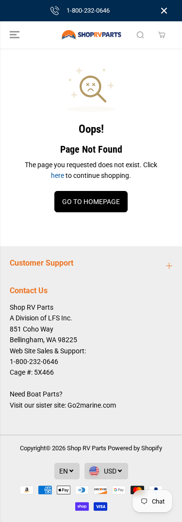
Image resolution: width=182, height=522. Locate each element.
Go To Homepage (91, 202)
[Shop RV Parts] (91, 35)
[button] (15, 34)
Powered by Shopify (135, 448)
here (57, 175)
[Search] (140, 35)
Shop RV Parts (86, 448)
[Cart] (161, 35)
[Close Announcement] (164, 10)
